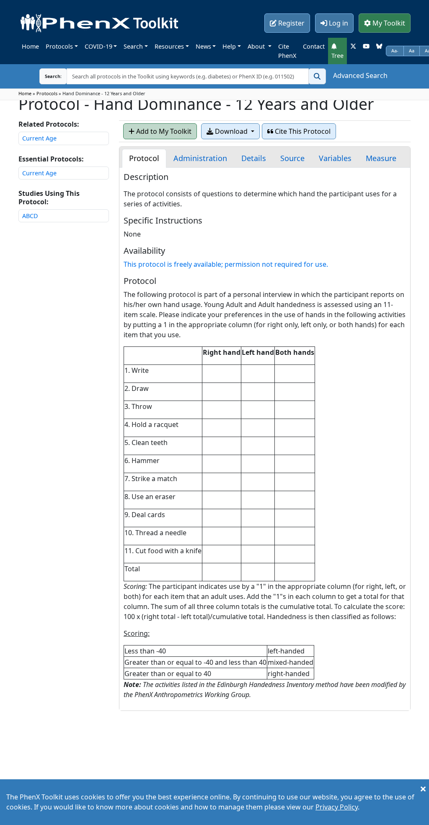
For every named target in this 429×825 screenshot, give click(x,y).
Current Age (39, 138)
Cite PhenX (287, 51)
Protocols (59, 46)
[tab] (144, 158)
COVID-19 (98, 46)
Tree (337, 56)
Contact (314, 46)
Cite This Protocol (302, 131)
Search (133, 46)
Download (231, 131)
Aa (411, 50)
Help (229, 46)
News (203, 46)
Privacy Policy (336, 807)
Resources (169, 46)
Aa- (394, 50)
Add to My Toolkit (162, 131)
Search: (46, 76)
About (257, 46)
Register (291, 23)
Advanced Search (360, 75)
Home (30, 46)
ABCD (30, 216)
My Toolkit (388, 23)
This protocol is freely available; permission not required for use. (226, 264)
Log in (337, 23)
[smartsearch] (317, 76)
